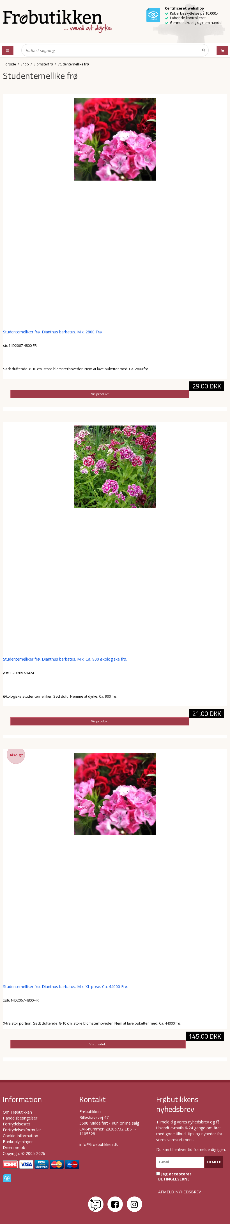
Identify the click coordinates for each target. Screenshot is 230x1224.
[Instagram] (134, 1204)
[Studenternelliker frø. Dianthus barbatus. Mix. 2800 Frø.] (115, 210)
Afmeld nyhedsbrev (179, 1192)
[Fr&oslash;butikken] (57, 21)
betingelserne (174, 1179)
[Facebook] (115, 1204)
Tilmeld (214, 1162)
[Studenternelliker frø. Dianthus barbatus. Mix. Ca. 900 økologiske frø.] (115, 538)
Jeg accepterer (174, 1176)
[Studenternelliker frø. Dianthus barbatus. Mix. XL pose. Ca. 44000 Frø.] (115, 865)
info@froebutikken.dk (98, 1144)
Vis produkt (100, 394)
